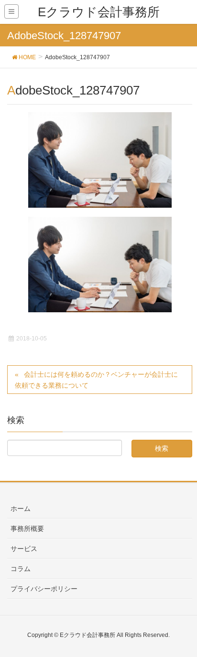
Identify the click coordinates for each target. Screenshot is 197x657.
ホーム (21, 508)
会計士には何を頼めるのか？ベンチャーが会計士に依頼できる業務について (96, 380)
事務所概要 (27, 528)
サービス (24, 548)
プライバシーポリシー (44, 589)
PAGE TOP (182, 628)
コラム (21, 568)
